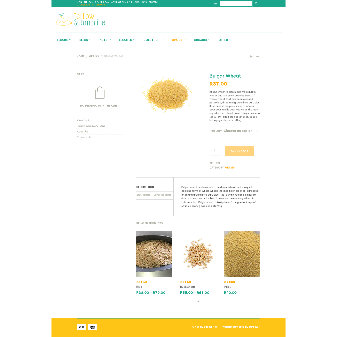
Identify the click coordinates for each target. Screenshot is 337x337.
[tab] (154, 187)
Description (145, 187)
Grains (177, 39)
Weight (216, 131)
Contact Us (84, 137)
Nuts (103, 39)
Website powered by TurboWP (241, 326)
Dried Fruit (152, 39)
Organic (200, 39)
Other (223, 39)
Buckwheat (187, 286)
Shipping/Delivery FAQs (91, 125)
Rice (139, 286)
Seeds (83, 39)
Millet (227, 286)
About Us (82, 131)
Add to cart (239, 150)
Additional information (153, 195)
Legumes (125, 39)
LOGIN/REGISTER (85, 5)
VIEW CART (101, 5)
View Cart (83, 120)
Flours (62, 39)
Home (80, 56)
